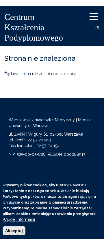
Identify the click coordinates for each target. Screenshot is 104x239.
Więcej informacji (19, 219)
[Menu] (96, 17)
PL (98, 28)
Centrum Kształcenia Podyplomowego (33, 27)
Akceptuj (14, 230)
